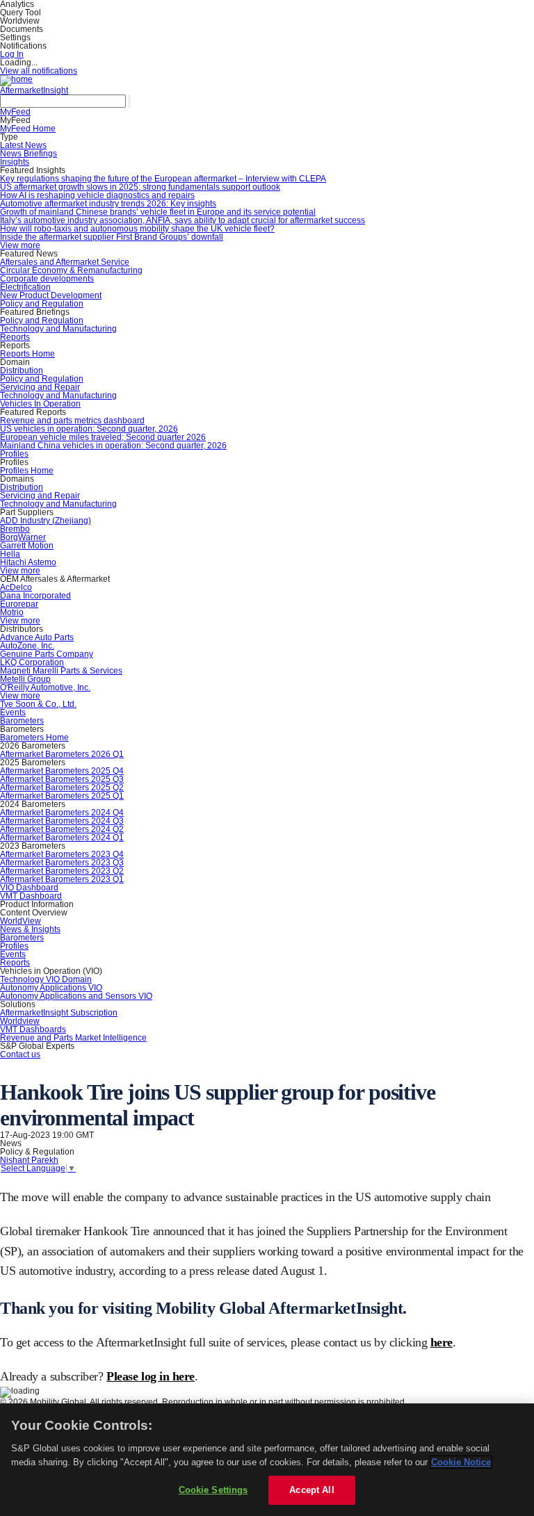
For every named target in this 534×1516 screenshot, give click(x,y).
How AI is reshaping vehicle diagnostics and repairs (97, 195)
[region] (267, 1459)
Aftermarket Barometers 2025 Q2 (62, 787)
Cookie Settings (213, 1490)
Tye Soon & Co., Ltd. (38, 704)
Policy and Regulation (41, 304)
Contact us (20, 1054)
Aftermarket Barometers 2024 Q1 (62, 837)
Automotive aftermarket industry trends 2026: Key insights (108, 204)
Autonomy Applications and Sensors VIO (76, 996)
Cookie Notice (461, 1462)
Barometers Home (34, 737)
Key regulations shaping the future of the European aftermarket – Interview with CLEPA (163, 179)
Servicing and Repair (40, 387)
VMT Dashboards (33, 1029)
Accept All (311, 1490)
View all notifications (38, 71)
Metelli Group (25, 679)
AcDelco (16, 587)
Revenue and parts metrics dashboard (72, 420)
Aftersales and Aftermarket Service (64, 262)
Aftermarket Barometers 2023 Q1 (62, 879)
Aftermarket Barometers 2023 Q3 (62, 862)
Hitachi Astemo (28, 562)
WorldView (20, 921)
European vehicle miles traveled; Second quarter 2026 (103, 437)
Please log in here (150, 1376)
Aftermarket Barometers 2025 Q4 (62, 771)
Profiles (14, 454)
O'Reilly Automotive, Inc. (45, 687)
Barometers (22, 721)
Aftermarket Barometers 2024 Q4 (62, 812)
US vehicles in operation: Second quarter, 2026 (89, 429)
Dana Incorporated (35, 596)
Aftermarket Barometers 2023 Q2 (62, 871)
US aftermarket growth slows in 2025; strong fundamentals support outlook (140, 187)
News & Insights (30, 929)
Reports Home (27, 354)
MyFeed (15, 112)
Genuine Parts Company (46, 654)
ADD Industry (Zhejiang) (45, 520)
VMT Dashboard (31, 896)
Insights (14, 162)
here (441, 1342)
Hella (10, 554)
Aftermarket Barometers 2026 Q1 (62, 754)
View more (20, 245)
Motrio (12, 612)
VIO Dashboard (29, 888)
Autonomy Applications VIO (51, 988)
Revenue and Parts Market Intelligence (73, 1038)
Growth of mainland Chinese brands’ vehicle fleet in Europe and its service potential (158, 212)
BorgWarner (23, 537)
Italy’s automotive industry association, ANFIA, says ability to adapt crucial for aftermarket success (182, 220)
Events (13, 712)
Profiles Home (27, 470)
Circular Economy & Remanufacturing (71, 270)
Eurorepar (19, 604)
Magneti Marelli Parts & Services (61, 671)
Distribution (21, 370)
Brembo (15, 529)
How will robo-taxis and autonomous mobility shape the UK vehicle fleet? (137, 229)
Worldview (20, 1021)
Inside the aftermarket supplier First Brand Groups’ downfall (111, 237)
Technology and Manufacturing (58, 329)
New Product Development (51, 295)
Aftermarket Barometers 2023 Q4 (62, 854)
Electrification (25, 287)
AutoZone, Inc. (27, 646)
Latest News (23, 145)
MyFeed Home (28, 128)
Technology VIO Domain (46, 979)
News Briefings (28, 153)
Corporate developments (47, 279)
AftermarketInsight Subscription (59, 1013)
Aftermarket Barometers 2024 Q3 (62, 821)
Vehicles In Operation (40, 404)
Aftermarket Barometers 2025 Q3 (62, 779)
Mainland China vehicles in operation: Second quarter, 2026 (113, 445)
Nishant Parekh (29, 1160)
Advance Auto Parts (37, 637)
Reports (15, 337)
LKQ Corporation (32, 662)
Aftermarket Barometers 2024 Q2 (62, 829)
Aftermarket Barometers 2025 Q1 (62, 796)
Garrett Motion (27, 546)
